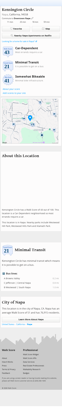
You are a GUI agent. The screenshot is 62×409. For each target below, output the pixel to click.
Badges (26, 373)
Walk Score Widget (31, 354)
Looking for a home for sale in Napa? (18, 41)
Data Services (29, 362)
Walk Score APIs (29, 358)
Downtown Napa (22, 18)
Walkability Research (31, 369)
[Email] (13, 354)
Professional (30, 350)
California (20, 324)
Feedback (6, 373)
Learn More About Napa (31, 319)
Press (4, 366)
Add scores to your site (14, 93)
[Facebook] (8, 354)
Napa (5, 14)
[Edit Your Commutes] (32, 18)
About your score (11, 89)
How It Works (7, 362)
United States (8, 324)
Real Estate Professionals (33, 366)
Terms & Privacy (8, 369)
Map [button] (47, 29)
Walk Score (8, 350)
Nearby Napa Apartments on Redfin (32, 35)
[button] (30, 118)
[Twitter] (3, 354)
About (4, 358)
